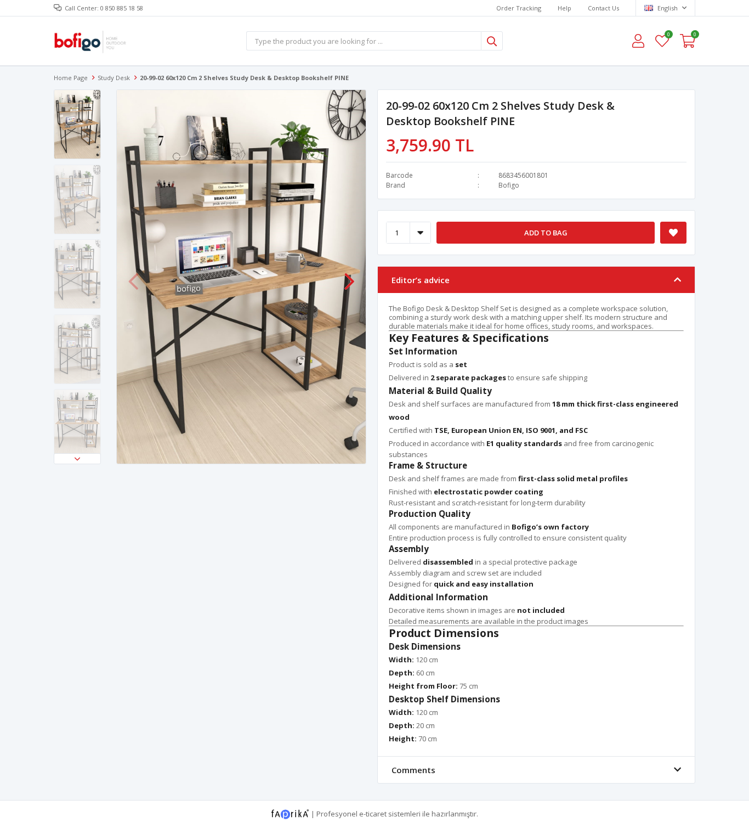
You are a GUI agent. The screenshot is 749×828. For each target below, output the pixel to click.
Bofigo (508, 185)
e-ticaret (373, 813)
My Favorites (668, 36)
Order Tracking (518, 8)
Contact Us (603, 8)
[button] (77, 458)
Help (564, 8)
